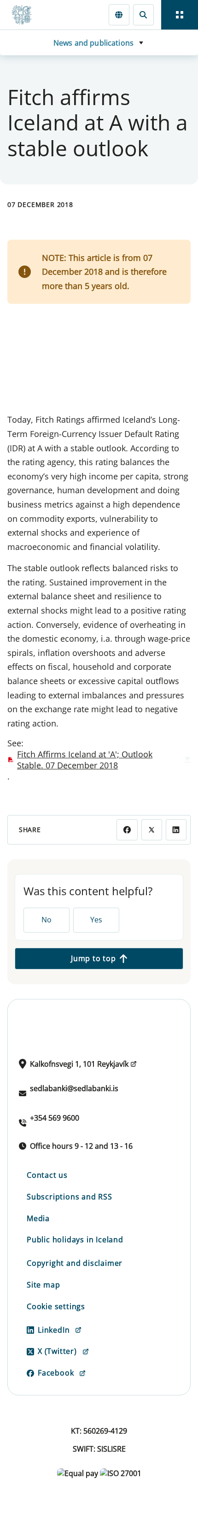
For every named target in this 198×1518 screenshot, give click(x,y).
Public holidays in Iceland (75, 1239)
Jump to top (93, 958)
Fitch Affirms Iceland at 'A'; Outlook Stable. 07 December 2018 (84, 760)
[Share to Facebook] (126, 829)
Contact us (47, 1175)
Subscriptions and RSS (69, 1197)
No (46, 920)
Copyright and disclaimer (74, 1263)
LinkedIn (54, 1330)
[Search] (143, 14)
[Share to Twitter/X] (151, 829)
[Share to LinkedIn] (176, 829)
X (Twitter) (57, 1351)
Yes (96, 920)
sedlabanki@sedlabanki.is (74, 1088)
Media (38, 1218)
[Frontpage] (26, 15)
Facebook (56, 1373)
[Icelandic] (119, 14)
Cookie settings (56, 1306)
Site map (43, 1285)
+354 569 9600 (54, 1118)
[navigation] (179, 15)
